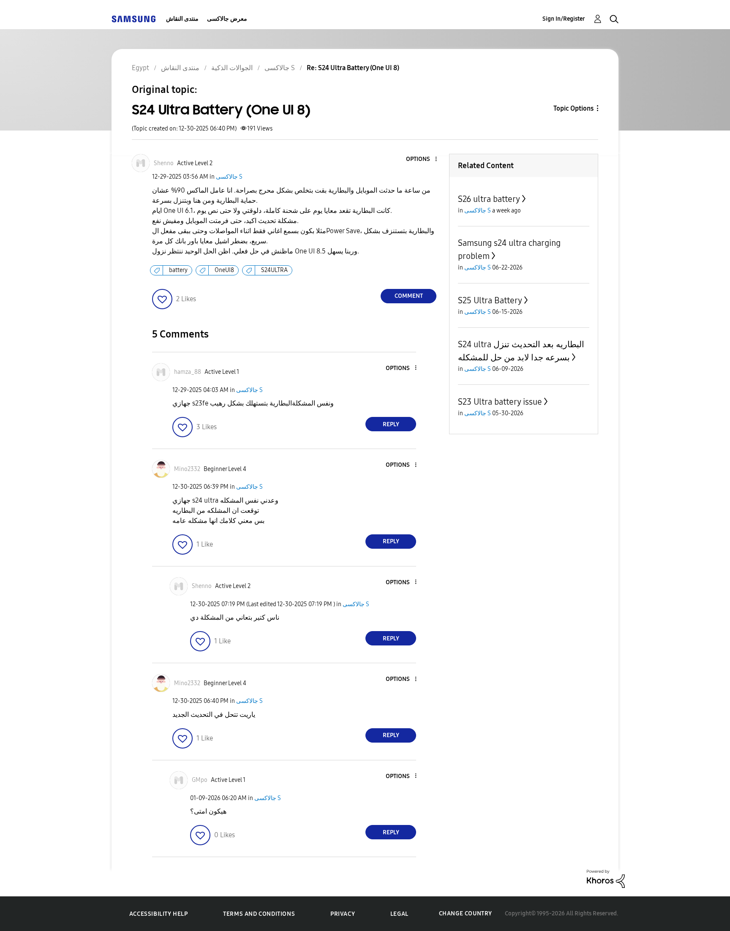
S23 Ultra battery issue (500, 402)
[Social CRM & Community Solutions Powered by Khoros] (606, 878)
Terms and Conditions (259, 913)
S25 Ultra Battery (490, 300)
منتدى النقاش (182, 18)
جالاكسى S (229, 176)
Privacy (342, 913)
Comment (409, 295)
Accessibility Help (158, 913)
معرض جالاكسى (227, 18)
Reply (391, 424)
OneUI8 (224, 270)
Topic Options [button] (573, 108)
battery (178, 270)
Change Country (465, 913)
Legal (399, 913)
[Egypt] (133, 19)
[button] (422, 159)
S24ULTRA (274, 270)
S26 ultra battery (489, 199)
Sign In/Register (563, 18)
